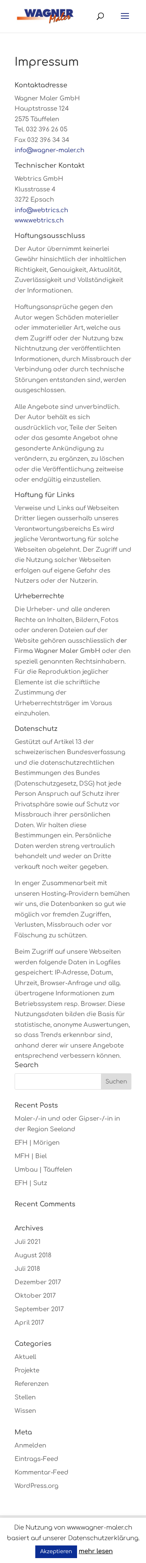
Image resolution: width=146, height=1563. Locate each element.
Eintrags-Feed (36, 1459)
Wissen (25, 1411)
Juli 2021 (28, 1242)
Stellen (25, 1397)
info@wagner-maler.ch (49, 150)
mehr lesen (96, 1551)
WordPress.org (36, 1486)
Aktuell (25, 1357)
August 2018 (33, 1255)
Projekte (27, 1370)
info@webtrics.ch (41, 210)
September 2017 (39, 1309)
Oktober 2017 (35, 1295)
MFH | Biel (31, 1156)
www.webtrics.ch (39, 220)
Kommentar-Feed (42, 1472)
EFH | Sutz (31, 1183)
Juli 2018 (27, 1268)
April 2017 (29, 1322)
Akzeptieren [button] (56, 1551)
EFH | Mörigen (37, 1142)
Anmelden (30, 1445)
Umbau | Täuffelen (43, 1169)
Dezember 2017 (38, 1282)
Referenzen (32, 1384)
